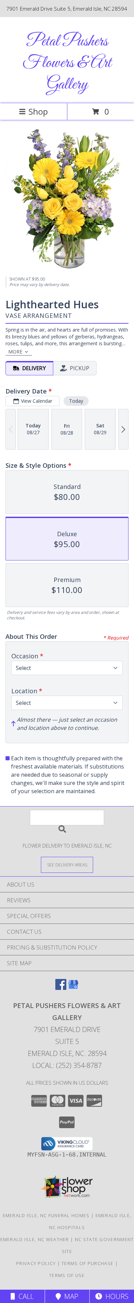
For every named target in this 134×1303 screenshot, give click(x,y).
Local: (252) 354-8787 (67, 1065)
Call (24, 1296)
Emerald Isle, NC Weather (34, 1239)
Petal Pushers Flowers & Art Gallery (67, 63)
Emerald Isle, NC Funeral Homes (46, 1215)
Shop (38, 111)
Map (69, 1296)
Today (76, 401)
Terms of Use (67, 1275)
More (15, 351)
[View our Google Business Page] (73, 988)
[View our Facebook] (60, 988)
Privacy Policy (36, 1263)
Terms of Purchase (87, 1263)
